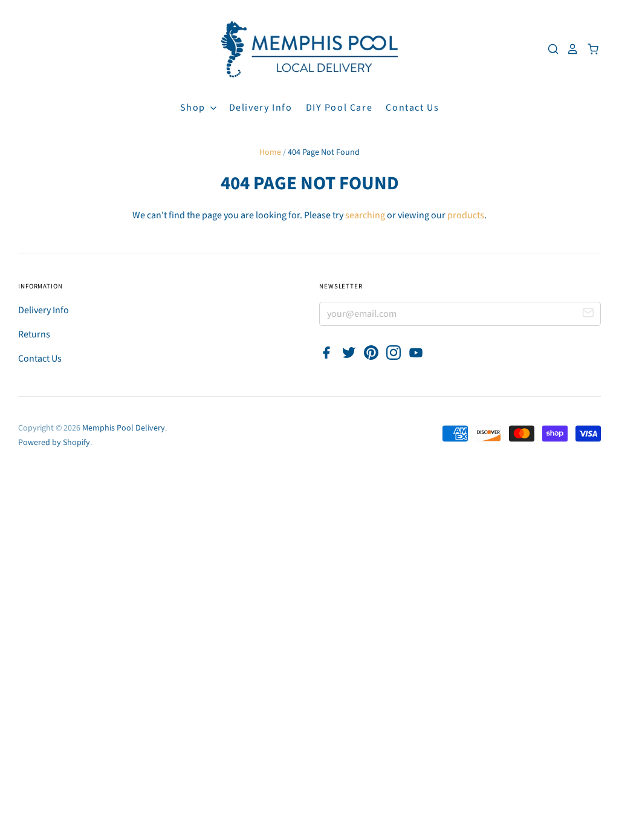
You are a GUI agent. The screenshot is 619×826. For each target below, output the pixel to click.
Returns (34, 334)
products (465, 215)
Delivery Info (261, 107)
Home (270, 152)
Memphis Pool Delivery (123, 428)
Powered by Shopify (54, 443)
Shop (194, 107)
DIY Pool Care (339, 107)
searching (365, 215)
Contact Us (412, 107)
